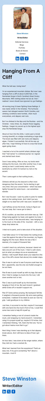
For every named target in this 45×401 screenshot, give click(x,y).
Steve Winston (22, 33)
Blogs (22, 45)
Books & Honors (22, 51)
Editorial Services (21, 42)
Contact (23, 54)
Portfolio (22, 48)
